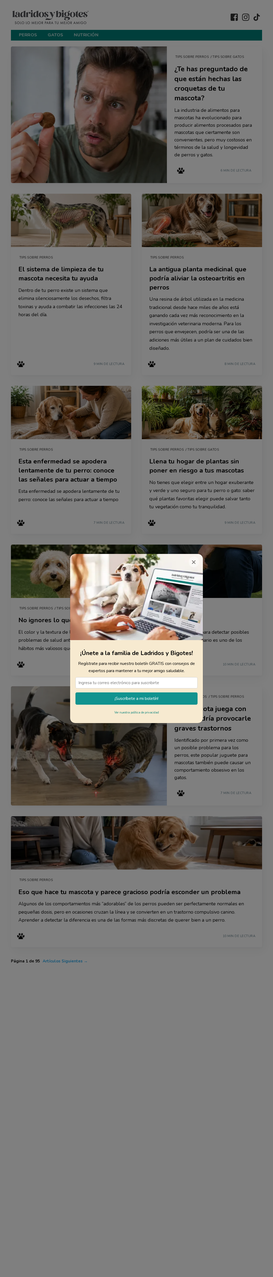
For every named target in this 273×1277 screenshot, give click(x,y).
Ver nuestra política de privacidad (136, 713)
